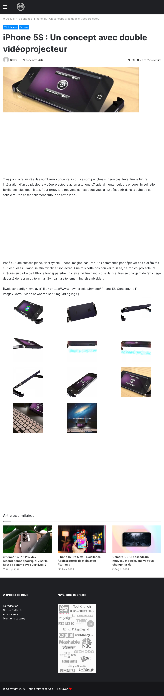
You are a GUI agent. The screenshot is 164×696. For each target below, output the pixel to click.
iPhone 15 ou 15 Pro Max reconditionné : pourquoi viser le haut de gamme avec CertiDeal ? (25, 560)
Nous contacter (12, 610)
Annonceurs (10, 614)
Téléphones (24, 18)
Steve (13, 60)
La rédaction (10, 605)
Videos (24, 27)
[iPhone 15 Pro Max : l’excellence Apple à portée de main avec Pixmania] (82, 539)
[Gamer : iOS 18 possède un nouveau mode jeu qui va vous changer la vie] (136, 539)
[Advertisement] (82, 147)
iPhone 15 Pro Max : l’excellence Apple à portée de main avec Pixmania (79, 560)
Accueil (10, 18)
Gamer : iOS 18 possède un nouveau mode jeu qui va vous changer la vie (133, 560)
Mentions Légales (14, 618)
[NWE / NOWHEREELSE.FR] (21, 7)
